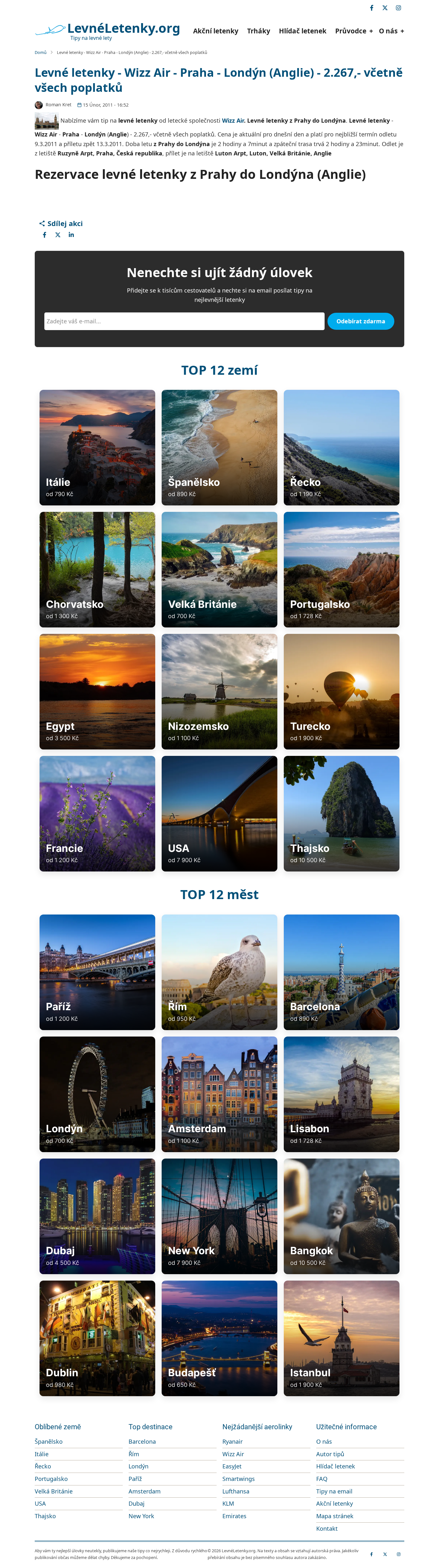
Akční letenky (215, 30)
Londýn (138, 1466)
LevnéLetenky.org (123, 28)
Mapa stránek (335, 1516)
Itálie (42, 1454)
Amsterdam (145, 1491)
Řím (134, 1454)
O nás (324, 1441)
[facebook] (371, 7)
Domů (41, 52)
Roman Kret (58, 104)
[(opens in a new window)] (44, 235)
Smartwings (238, 1479)
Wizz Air (233, 120)
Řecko (43, 1466)
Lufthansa (235, 1491)
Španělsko (49, 1441)
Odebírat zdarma (360, 321)
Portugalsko (51, 1479)
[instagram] (398, 7)
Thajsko (45, 1516)
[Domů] (50, 30)
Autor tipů (330, 1454)
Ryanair (232, 1441)
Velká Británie (54, 1491)
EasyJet (232, 1466)
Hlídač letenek (303, 30)
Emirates (234, 1516)
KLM (228, 1503)
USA (40, 1503)
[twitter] (385, 7)
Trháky (258, 30)
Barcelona (142, 1441)
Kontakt (327, 1528)
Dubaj (137, 1503)
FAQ (321, 1479)
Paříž (135, 1479)
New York (141, 1516)
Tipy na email (334, 1491)
